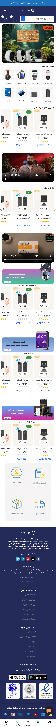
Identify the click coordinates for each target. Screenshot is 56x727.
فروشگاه (32, 641)
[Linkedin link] (23, 559)
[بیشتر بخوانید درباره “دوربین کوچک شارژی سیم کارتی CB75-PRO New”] (3, 128)
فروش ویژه (31, 631)
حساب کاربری (29, 614)
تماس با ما (31, 656)
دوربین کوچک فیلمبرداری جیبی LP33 (23, 135)
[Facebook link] (38, 559)
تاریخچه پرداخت (28, 609)
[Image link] (28, 532)
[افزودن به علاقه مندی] (41, 128)
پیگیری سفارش (28, 599)
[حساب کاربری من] (5, 10)
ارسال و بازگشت (29, 651)
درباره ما (32, 646)
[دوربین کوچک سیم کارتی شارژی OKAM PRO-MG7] (44, 120)
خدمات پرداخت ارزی (28, 636)
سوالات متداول (28, 619)
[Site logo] (28, 10)
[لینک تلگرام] (18, 559)
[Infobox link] (48, 77)
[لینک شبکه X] (33, 559)
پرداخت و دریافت (28, 604)
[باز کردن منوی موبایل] (50, 10)
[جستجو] (23, 18)
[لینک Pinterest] (28, 559)
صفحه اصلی (30, 594)
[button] (46, 128)
